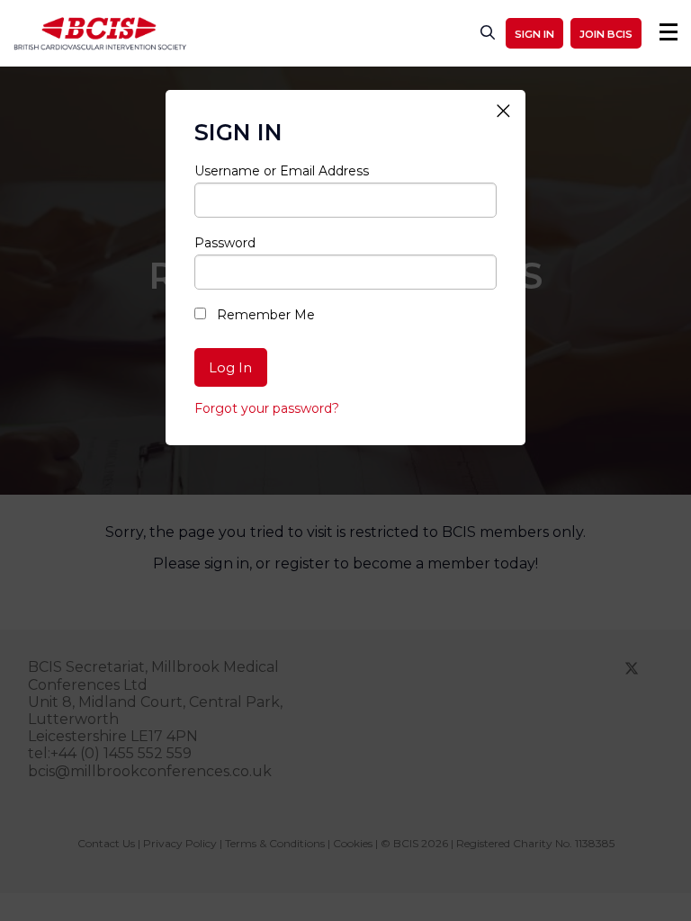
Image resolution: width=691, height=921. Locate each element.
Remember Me (264, 315)
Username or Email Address (281, 171)
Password (225, 243)
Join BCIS (606, 34)
